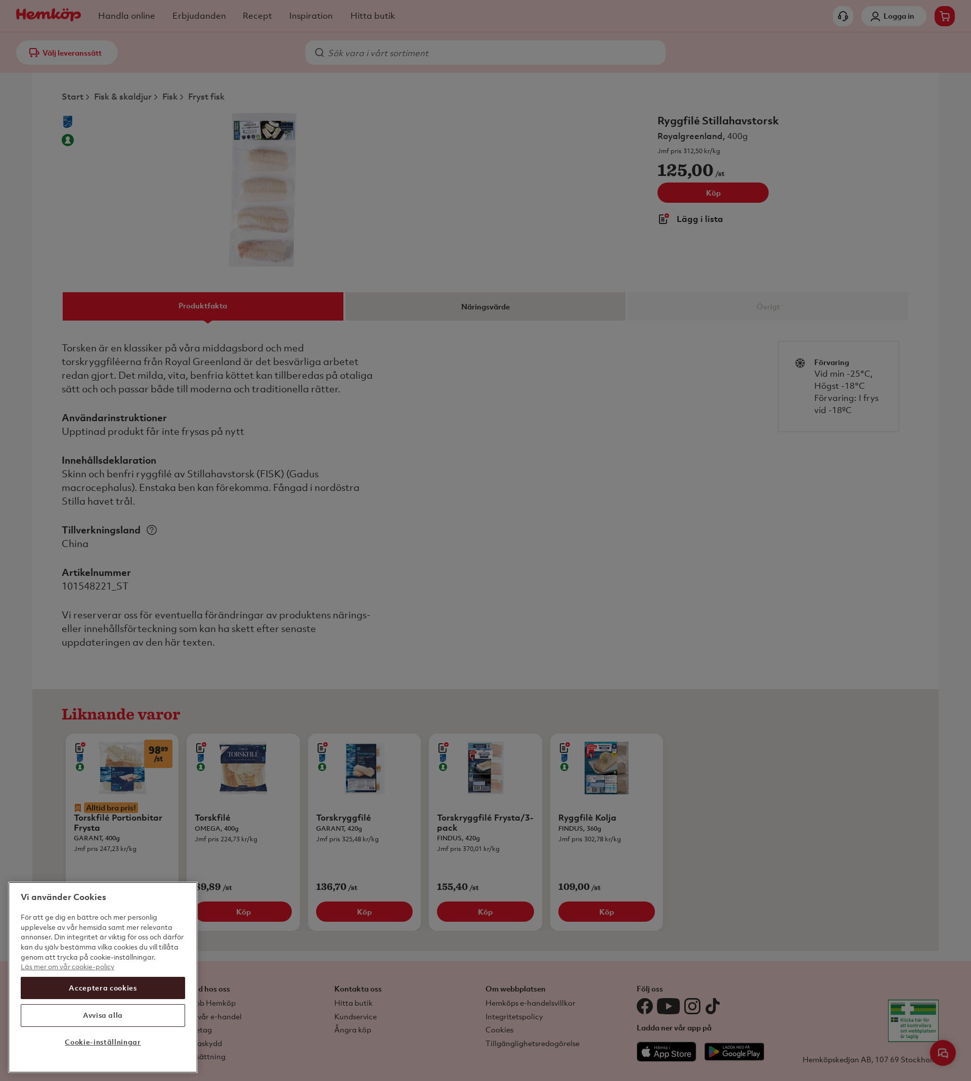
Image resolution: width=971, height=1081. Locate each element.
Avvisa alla (103, 1015)
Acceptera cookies (103, 988)
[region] (103, 977)
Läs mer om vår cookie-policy (67, 966)
